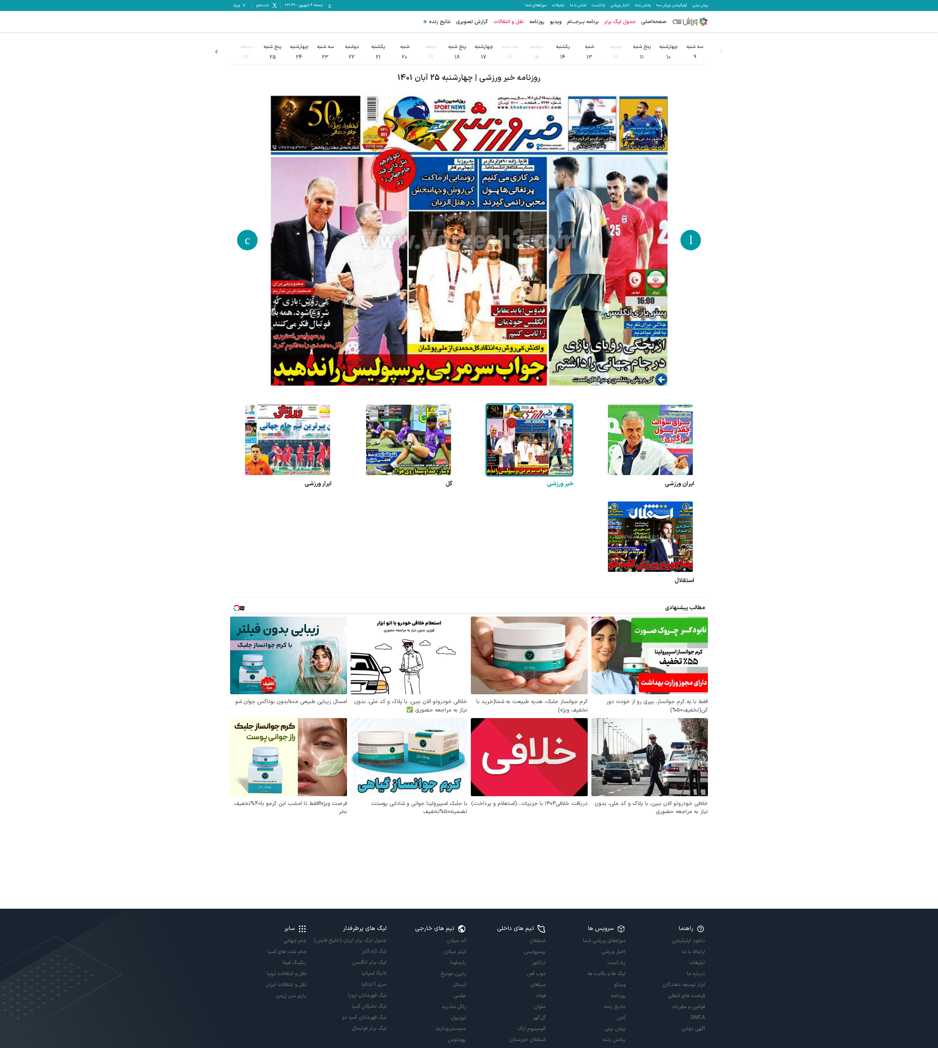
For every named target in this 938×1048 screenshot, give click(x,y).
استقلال (537, 941)
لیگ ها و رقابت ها (606, 974)
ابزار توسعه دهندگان (683, 985)
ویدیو (556, 22)
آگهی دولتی (693, 1029)
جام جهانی (295, 941)
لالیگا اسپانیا (374, 973)
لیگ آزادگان (374, 951)
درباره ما (696, 974)
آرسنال (459, 985)
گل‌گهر (539, 1018)
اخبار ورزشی (619, 5)
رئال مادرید (454, 1007)
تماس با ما (578, 5)
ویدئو (619, 985)
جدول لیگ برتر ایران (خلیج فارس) (350, 940)
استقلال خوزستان (527, 1040)
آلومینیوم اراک (531, 1029)
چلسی (459, 996)
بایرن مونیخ (453, 974)
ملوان (540, 1007)
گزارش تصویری (472, 22)
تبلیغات (558, 5)
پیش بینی (700, 5)
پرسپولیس (535, 952)
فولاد (540, 996)
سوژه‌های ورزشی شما (604, 941)
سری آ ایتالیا (374, 984)
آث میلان (456, 941)
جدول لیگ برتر (620, 22)
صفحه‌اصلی (653, 22)
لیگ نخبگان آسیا (369, 1006)
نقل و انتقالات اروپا (287, 974)
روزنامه (536, 22)
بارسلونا (458, 963)
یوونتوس (457, 1040)
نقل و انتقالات (509, 22)
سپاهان (538, 985)
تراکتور (539, 963)
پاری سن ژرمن (291, 996)
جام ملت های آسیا (287, 952)
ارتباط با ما (693, 952)
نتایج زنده (440, 22)
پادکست (598, 5)
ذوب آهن (536, 974)
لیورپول (458, 1018)
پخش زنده (643, 5)
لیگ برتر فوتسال (369, 1028)
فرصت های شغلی (686, 996)
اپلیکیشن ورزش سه (671, 5)
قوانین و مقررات (688, 1007)
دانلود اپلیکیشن (688, 941)
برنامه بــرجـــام (583, 22)
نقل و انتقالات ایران (286, 985)
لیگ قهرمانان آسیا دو (364, 1017)
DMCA (698, 1018)
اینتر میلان (455, 952)
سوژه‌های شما (536, 5)
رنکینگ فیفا (294, 963)
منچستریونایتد (450, 1029)
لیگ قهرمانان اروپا (367, 995)
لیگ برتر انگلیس (369, 962)
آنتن (621, 1018)
